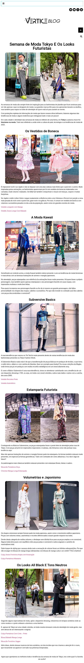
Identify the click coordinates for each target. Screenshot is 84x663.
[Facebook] (70, 9)
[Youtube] (74, 9)
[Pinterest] (81, 9)
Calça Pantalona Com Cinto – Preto (14, 633)
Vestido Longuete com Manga (12, 207)
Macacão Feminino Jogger (10, 641)
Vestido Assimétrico (8, 383)
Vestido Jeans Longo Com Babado (13, 211)
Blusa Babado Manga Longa (11, 637)
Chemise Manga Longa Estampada (14, 471)
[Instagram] (77, 9)
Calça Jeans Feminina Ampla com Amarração (17, 555)
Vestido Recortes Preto (9, 379)
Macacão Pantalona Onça (10, 467)
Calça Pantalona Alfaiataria (11, 558)
